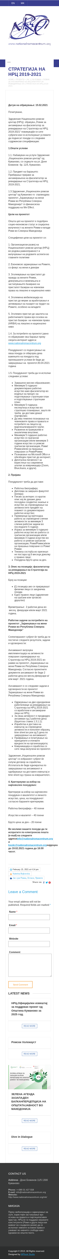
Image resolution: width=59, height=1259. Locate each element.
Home (11, 79)
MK (22, 3)
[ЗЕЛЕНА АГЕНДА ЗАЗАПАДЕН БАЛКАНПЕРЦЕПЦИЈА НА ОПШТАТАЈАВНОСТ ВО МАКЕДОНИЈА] (29, 1077)
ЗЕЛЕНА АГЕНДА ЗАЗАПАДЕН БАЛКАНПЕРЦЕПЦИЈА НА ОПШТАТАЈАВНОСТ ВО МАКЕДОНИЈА (28, 1102)
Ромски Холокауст (23, 1042)
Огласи (30, 878)
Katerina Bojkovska (21, 874)
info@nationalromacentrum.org (35, 838)
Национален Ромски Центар (29, 10)
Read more (30, 1026)
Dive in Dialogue (22, 1136)
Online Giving (29, 55)
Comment (14, 952)
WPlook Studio (28, 1254)
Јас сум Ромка (33, 79)
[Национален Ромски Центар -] (29, 47)
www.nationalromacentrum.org (24, 343)
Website (13, 938)
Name (12, 911)
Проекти (20, 79)
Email (12, 925)
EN (13, 3)
